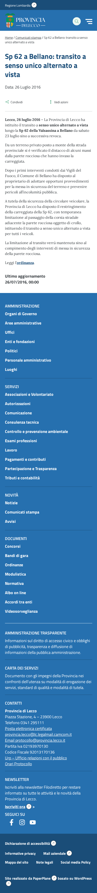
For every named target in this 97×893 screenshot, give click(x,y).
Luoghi (11, 369)
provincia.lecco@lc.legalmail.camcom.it (38, 734)
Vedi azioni (61, 102)
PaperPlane (45, 878)
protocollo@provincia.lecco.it (40, 740)
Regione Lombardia (21, 5)
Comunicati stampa (22, 512)
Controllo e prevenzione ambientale (36, 431)
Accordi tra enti (18, 602)
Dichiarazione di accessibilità (30, 843)
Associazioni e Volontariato (29, 394)
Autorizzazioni (17, 404)
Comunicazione (18, 413)
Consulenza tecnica (22, 422)
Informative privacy (20, 853)
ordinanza (25, 262)
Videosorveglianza (21, 611)
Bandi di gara (16, 555)
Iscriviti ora (18, 807)
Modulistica (15, 574)
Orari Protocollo (18, 764)
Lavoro (11, 450)
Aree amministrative (23, 323)
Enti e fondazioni (20, 341)
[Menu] (88, 21)
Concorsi (13, 546)
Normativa (14, 583)
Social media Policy (75, 862)
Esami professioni (21, 441)
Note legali (44, 862)
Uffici (9, 332)
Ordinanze (14, 565)
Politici (11, 351)
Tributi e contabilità (22, 478)
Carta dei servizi (21, 668)
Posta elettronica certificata (28, 728)
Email (10, 740)
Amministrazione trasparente (35, 633)
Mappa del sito (16, 862)
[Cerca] (77, 21)
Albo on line (15, 593)
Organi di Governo (21, 314)
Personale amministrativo (28, 360)
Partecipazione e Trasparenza (31, 469)
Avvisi (10, 521)
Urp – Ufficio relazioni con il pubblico (36, 758)
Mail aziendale (57, 853)
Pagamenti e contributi (25, 459)
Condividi (17, 102)
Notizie (11, 503)
